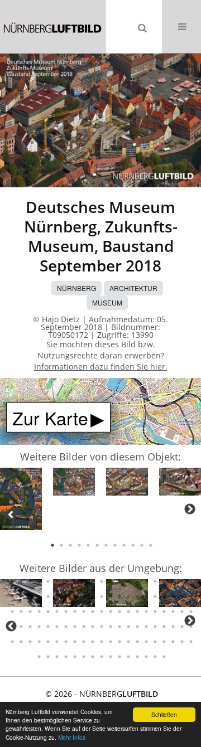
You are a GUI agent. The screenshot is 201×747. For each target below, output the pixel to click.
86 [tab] (21, 596)
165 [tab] (164, 641)
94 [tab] (92, 596)
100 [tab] (146, 596)
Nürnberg (76, 288)
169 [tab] (39, 656)
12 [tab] (150, 545)
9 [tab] (124, 545)
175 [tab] (92, 656)
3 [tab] (70, 545)
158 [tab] (101, 641)
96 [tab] (110, 596)
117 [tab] (110, 611)
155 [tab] (74, 641)
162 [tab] (137, 641)
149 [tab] (21, 641)
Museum (107, 302)
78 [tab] (137, 581)
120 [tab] (137, 611)
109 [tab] (39, 611)
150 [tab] (30, 641)
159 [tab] (110, 641)
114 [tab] (83, 611)
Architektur (133, 288)
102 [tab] (164, 596)
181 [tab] (146, 656)
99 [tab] (137, 596)
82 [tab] (173, 581)
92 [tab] (74, 596)
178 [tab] (119, 656)
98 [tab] (128, 596)
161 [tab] (128, 641)
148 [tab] (12, 641)
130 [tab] (39, 626)
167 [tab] (182, 641)
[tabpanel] (21, 501)
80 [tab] (155, 581)
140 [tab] (128, 626)
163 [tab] (146, 641)
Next (189, 509)
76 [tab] (119, 581)
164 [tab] (155, 641)
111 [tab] (57, 611)
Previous (11, 514)
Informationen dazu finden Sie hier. (101, 366)
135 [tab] (83, 626)
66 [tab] (30, 581)
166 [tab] (173, 641)
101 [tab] (155, 596)
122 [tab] (155, 611)
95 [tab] (101, 596)
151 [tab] (39, 641)
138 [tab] (110, 626)
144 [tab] (164, 626)
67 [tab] (39, 581)
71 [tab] (74, 581)
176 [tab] (101, 656)
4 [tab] (79, 545)
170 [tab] (48, 656)
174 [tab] (83, 656)
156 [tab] (83, 641)
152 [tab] (48, 641)
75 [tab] (110, 581)
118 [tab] (119, 611)
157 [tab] (92, 641)
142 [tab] (146, 626)
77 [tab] (128, 581)
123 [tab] (164, 611)
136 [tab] (92, 626)
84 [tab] (191, 581)
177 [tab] (110, 656)
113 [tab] (74, 611)
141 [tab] (137, 626)
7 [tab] (106, 545)
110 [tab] (48, 611)
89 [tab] (48, 596)
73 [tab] (92, 581)
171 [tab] (57, 656)
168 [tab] (191, 641)
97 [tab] (119, 596)
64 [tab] (12, 581)
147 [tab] (191, 626)
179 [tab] (128, 656)
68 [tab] (48, 581)
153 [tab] (57, 641)
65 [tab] (21, 581)
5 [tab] (88, 545)
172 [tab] (65, 656)
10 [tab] (132, 545)
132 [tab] (57, 626)
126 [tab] (191, 611)
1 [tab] (52, 545)
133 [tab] (65, 626)
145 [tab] (173, 626)
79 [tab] (146, 581)
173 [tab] (74, 656)
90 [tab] (57, 596)
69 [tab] (57, 581)
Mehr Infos (71, 737)
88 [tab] (39, 596)
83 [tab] (182, 581)
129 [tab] (30, 626)
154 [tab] (65, 641)
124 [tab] (173, 611)
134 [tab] (74, 626)
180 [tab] (137, 656)
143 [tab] (155, 626)
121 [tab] (146, 611)
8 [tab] (115, 545)
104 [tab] (182, 596)
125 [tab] (182, 611)
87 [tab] (30, 596)
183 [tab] (164, 656)
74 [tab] (101, 581)
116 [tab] (101, 611)
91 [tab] (65, 596)
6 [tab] (97, 545)
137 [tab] (101, 626)
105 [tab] (191, 596)
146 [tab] (182, 626)
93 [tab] (83, 596)
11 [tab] (141, 545)
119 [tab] (128, 611)
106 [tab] (12, 611)
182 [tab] (155, 656)
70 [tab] (65, 581)
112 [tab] (65, 611)
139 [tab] (119, 626)
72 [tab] (83, 581)
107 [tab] (21, 611)
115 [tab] (92, 611)
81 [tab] (164, 581)
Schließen (164, 714)
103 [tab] (173, 596)
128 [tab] (21, 626)
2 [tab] (61, 545)
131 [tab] (48, 626)
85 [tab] (12, 596)
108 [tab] (30, 611)
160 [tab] (119, 641)
